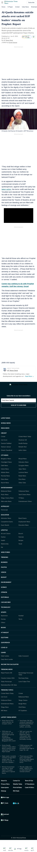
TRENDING (4, 559)
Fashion (3, 539)
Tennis (20, 621)
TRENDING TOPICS (7, 692)
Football (21, 618)
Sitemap (3, 793)
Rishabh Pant (23, 449)
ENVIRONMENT (6, 584)
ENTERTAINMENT (6, 490)
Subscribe (31, 2)
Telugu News (5, 709)
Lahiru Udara (22, 452)
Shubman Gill (23, 442)
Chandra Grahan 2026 (8, 680)
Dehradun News (24, 464)
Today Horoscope (6, 684)
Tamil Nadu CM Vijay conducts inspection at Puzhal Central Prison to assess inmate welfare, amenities (26, 726)
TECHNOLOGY (5, 609)
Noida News (22, 478)
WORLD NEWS (6, 425)
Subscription (5, 790)
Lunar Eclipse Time (24, 684)
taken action (6, 189)
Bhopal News (23, 461)
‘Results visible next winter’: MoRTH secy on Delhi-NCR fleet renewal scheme (26, 771)
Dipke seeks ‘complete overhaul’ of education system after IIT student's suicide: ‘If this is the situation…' (9, 761)
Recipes (21, 542)
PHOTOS (4, 569)
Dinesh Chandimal (6, 452)
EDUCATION (5, 517)
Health (3, 542)
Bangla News (22, 706)
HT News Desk (8, 40)
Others (3, 625)
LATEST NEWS (5, 420)
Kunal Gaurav (13, 42)
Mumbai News (5, 478)
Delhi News (4, 468)
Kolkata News (5, 474)
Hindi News (22, 709)
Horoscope (4, 512)
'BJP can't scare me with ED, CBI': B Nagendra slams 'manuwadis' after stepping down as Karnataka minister (26, 737)
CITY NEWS (4, 457)
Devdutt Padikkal (6, 445)
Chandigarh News (6, 464)
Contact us (16, 783)
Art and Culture (5, 536)
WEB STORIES (5, 554)
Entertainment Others (25, 503)
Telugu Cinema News (7, 500)
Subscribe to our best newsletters (18, 398)
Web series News (6, 503)
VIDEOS (3, 574)
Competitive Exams (7, 524)
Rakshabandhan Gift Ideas (9, 687)
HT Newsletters (29, 786)
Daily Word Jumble (7, 661)
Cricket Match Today (25, 439)
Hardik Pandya (23, 445)
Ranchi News (5, 485)
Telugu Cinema (23, 702)
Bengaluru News (6, 461)
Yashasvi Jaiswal (6, 449)
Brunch (21, 536)
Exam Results (5, 527)
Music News (4, 497)
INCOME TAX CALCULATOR (9, 666)
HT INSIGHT (5, 635)
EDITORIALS (5, 599)
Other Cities (22, 485)
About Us (4, 783)
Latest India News (8, 719)
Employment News (24, 524)
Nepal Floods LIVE (6, 675)
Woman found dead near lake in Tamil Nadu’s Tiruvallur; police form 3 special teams (8, 772)
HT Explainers (23, 713)
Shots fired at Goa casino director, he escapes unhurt (7, 724)
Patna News (4, 481)
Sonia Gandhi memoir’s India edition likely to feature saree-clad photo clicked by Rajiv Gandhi (9, 751)
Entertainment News (7, 706)
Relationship (4, 546)
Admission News (6, 520)
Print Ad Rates (17, 790)
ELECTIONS (4, 640)
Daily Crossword (24, 658)
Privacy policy (5, 786)
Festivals (21, 539)
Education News (24, 527)
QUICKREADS (5, 645)
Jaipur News (22, 471)
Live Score (4, 442)
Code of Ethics (29, 790)
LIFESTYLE (4, 532)
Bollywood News (6, 493)
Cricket (17, 7)
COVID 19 (4, 650)
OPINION (4, 594)
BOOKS (3, 630)
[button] (2, 2)
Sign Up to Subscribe (18, 407)
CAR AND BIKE (6, 604)
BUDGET (4, 579)
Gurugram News (24, 468)
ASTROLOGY (5, 508)
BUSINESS (4, 564)
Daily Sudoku (5, 658)
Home (3, 7)
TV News (21, 500)
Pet (2, 549)
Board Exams (23, 520)
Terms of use (29, 783)
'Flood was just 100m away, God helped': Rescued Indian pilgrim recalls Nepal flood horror (27, 761)
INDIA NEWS (5, 430)
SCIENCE (4, 589)
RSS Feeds (16, 793)
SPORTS (3, 614)
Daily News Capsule (8, 402)
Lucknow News (23, 474)
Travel (20, 546)
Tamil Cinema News (24, 497)
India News (25, 7)
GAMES (3, 655)
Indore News (5, 471)
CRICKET (4, 435)
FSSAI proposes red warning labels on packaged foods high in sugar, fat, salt (27, 750)
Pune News (22, 481)
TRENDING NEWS (7, 671)
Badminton (4, 618)
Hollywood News (24, 493)
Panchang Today (23, 680)
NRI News (4, 713)
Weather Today (17, 786)
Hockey (3, 621)
